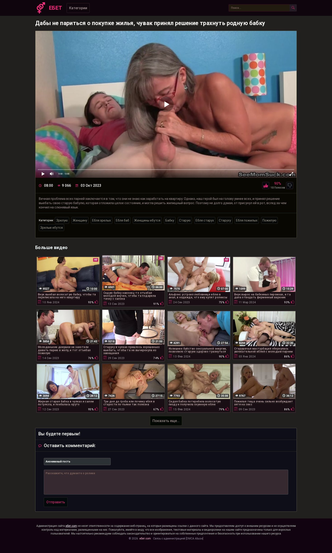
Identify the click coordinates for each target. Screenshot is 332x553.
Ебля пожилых (246, 220)
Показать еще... (166, 421)
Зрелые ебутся (51, 227)
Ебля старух (205, 220)
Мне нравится (265, 185)
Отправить (55, 502)
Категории (78, 8)
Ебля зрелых (101, 220)
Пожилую (269, 220)
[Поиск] (293, 8)
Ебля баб (122, 220)
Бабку (169, 220)
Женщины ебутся (147, 220)
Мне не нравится (289, 185)
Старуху (225, 220)
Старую (185, 220)
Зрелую (62, 220)
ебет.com (71, 525)
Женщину (80, 220)
